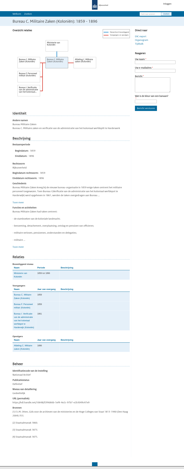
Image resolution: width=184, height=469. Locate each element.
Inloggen (167, 3)
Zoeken (28, 13)
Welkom (17, 13)
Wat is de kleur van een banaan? (151, 96)
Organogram (141, 40)
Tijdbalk (139, 43)
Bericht (138, 76)
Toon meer (18, 202)
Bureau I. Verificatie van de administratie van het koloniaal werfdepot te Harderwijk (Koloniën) (24, 321)
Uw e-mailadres (143, 67)
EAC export (140, 36)
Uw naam (140, 59)
